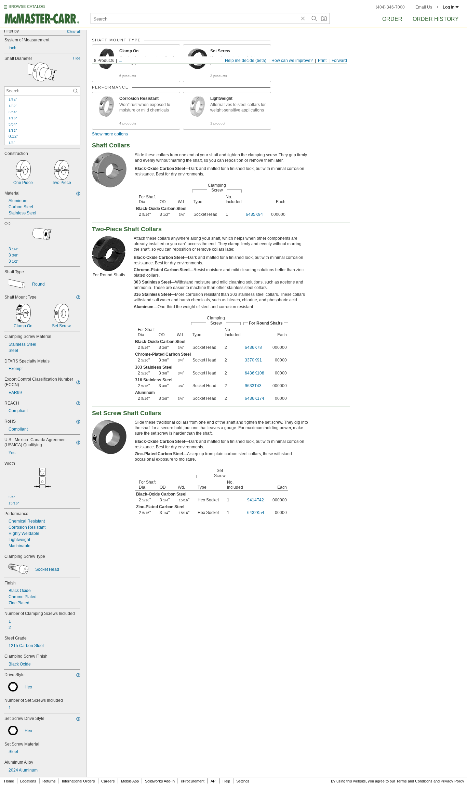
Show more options (110, 134)
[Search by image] (323, 18)
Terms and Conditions (414, 781)
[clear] (303, 18)
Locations (28, 781)
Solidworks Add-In (160, 781)
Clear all (73, 31)
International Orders (78, 781)
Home (9, 781)
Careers (108, 781)
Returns (49, 781)
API (213, 781)
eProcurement (192, 781)
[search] (75, 91)
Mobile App (130, 781)
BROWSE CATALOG (27, 6)
